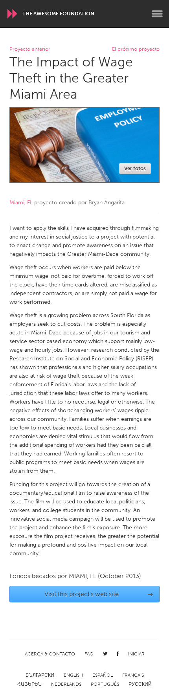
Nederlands (66, 684)
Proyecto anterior (29, 49)
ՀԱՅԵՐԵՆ (29, 684)
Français (133, 675)
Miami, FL (21, 202)
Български (40, 675)
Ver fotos (135, 168)
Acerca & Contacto (50, 654)
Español (102, 675)
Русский (140, 684)
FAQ (89, 654)
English (73, 675)
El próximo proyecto (136, 49)
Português (105, 684)
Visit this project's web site (99, 594)
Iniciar (136, 654)
